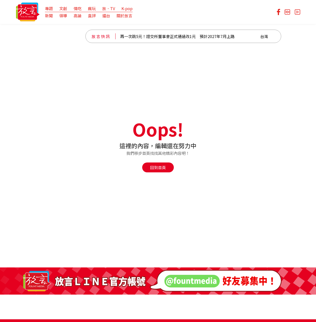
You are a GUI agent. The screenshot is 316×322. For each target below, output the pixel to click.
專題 (49, 8)
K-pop (127, 8)
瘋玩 (92, 8)
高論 (77, 16)
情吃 (77, 8)
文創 (63, 8)
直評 (92, 16)
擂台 (106, 16)
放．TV (108, 8)
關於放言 (124, 16)
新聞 (49, 16)
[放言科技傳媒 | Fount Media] (28, 11)
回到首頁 (158, 167)
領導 (63, 16)
